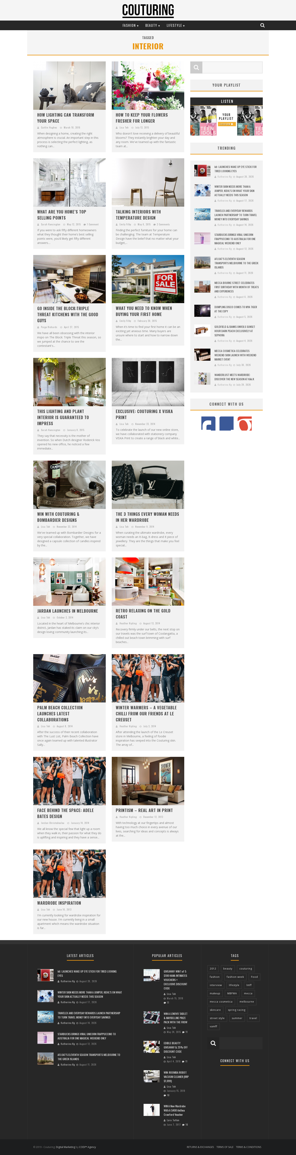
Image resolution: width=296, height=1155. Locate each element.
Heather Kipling (128, 623)
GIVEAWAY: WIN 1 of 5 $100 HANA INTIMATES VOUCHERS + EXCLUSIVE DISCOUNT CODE (175, 979)
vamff (213, 1026)
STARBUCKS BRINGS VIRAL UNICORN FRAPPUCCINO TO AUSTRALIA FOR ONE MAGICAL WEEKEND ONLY (235, 238)
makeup (215, 993)
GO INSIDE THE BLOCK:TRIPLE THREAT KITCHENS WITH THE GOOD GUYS (67, 314)
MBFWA (232, 993)
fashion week (235, 977)
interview (216, 985)
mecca (248, 993)
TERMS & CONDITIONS (248, 1147)
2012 (213, 968)
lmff (249, 985)
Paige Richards (49, 327)
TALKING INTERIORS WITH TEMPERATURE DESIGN (138, 215)
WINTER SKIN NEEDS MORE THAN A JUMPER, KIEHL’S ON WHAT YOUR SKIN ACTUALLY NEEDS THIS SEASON (234, 190)
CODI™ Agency (87, 1147)
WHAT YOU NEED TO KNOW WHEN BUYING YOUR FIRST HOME (144, 311)
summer (237, 1018)
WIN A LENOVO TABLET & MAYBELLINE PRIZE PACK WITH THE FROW (175, 1017)
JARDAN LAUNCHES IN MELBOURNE (67, 611)
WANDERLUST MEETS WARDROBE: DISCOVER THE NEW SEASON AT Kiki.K (234, 377)
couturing (245, 968)
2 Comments (163, 224)
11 (168, 1002)
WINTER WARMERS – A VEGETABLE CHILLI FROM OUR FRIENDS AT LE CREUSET (146, 713)
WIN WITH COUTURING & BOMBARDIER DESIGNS (58, 517)
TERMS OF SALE (224, 1147)
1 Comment (93, 224)
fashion (215, 977)
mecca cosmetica (221, 1001)
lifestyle (234, 985)
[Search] (263, 25)
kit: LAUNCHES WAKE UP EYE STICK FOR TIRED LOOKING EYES (235, 169)
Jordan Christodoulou (52, 823)
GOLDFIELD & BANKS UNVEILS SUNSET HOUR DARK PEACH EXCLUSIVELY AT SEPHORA (234, 330)
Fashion (129, 25)
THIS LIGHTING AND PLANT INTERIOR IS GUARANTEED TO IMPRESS (63, 417)
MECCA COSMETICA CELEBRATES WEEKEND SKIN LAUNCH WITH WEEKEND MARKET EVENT (235, 355)
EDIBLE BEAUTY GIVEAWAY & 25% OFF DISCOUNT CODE (176, 1047)
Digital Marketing (65, 1147)
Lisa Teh (124, 127)
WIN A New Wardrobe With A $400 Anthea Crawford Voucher (174, 1110)
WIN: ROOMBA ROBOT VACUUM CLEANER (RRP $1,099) (176, 1076)
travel (253, 1018)
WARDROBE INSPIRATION (59, 903)
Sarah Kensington (50, 224)
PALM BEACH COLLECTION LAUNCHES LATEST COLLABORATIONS (60, 713)
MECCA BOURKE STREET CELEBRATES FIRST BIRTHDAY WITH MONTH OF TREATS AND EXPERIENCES (236, 287)
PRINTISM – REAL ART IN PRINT (144, 810)
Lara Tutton (173, 1120)
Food (254, 977)
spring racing (236, 1010)
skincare (215, 1010)
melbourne (247, 1001)
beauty (227, 968)
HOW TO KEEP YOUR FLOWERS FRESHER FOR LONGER (142, 118)
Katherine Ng (225, 176)
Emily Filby (125, 224)
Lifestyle (174, 25)
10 (168, 1095)
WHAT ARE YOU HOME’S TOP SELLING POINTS (61, 215)
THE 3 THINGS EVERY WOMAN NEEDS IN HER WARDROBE (147, 517)
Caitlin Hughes (49, 127)
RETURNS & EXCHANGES (200, 1147)
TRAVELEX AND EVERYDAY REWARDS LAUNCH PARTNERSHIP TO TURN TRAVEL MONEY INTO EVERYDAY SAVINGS (235, 214)
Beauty (151, 25)
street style (217, 1018)
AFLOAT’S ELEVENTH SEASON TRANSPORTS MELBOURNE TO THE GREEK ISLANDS (236, 263)
